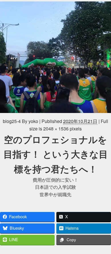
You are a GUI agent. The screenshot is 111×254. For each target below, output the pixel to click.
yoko (33, 121)
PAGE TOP (103, 241)
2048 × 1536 (56, 128)
